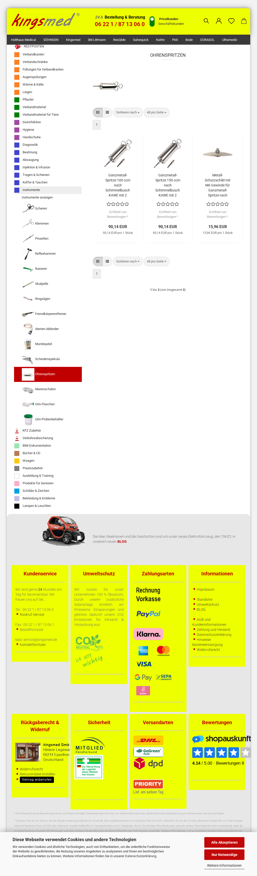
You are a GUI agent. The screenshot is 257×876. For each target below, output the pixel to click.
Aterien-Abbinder (46, 329)
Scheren (40, 208)
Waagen (28, 460)
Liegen (27, 92)
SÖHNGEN (50, 40)
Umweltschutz (208, 604)
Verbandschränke (35, 62)
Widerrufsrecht (208, 650)
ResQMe (119, 40)
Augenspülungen (34, 77)
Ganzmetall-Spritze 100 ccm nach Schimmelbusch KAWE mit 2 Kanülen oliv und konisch (118, 185)
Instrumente (31, 190)
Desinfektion (31, 122)
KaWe (160, 40)
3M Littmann (97, 40)
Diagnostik (30, 145)
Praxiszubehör (32, 468)
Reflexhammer (45, 253)
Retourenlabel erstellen (37, 774)
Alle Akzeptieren (224, 842)
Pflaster (28, 99)
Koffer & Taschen (34, 182)
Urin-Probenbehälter (48, 419)
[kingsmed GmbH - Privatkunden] (47, 21)
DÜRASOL (207, 40)
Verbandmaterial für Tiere (40, 114)
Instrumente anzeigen (37, 197)
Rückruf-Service (32, 615)
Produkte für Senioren (37, 483)
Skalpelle (41, 284)
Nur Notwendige (224, 855)
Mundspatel (43, 344)
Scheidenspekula (47, 359)
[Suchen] (206, 17)
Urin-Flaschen (44, 404)
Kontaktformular (33, 645)
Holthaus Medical (23, 40)
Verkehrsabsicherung (37, 438)
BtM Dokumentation (36, 445)
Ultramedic (229, 40)
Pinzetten (41, 238)
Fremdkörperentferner (50, 314)
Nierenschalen (45, 389)
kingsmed (73, 40)
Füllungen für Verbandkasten (42, 69)
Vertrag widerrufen (37, 779)
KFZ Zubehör (31, 430)
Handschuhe (31, 137)
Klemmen (41, 223)
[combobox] (128, 112)
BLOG (201, 610)
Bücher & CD (31, 453)
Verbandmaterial (34, 107)
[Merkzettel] (231, 17)
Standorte (204, 599)
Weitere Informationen (224, 865)
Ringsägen (42, 299)
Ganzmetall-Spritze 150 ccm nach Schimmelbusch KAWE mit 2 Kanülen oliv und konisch (167, 185)
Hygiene (28, 129)
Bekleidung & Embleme (38, 498)
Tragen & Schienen (35, 175)
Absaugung (30, 160)
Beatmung (29, 152)
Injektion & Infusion (36, 167)
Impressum (205, 589)
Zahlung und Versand (213, 630)
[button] (219, 17)
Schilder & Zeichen (35, 491)
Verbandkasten (33, 54)
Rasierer (40, 269)
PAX (175, 40)
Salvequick (141, 40)
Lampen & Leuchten (36, 506)
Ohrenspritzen (44, 374)
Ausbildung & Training (37, 476)
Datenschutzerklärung (140, 856)
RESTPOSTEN (33, 46)
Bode (189, 40)
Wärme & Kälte (33, 84)
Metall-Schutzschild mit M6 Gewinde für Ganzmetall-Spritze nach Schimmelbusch (217, 185)
